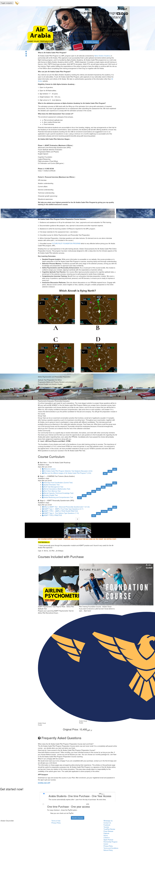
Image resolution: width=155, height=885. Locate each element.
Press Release (108, 831)
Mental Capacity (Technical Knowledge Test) (58, 493)
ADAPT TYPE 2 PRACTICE (53, 515)
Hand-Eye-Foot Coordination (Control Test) (58, 482)
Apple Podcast (108, 840)
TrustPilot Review (109, 829)
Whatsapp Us (108, 821)
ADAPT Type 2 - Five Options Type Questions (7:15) (61, 513)
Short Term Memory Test (52, 491)
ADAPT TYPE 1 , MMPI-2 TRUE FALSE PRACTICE (61, 511)
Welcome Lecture (50, 469)
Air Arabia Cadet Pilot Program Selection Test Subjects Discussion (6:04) (68, 471)
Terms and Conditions (111, 848)
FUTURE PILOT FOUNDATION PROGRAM (66, 243)
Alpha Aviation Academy (102, 56)
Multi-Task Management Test (53, 487)
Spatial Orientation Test (51, 485)
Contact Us (107, 823)
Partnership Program (110, 842)
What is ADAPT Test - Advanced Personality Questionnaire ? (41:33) (67, 507)
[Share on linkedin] (26, 56)
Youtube (106, 827)
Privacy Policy (56, 823)
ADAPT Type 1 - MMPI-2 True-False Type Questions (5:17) (63, 509)
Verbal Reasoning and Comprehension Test (58, 497)
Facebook (107, 825)
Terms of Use (55, 821)
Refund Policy (108, 850)
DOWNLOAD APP (44, 783)
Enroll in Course (77, 818)
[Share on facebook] (26, 51)
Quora (106, 835)
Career (106, 844)
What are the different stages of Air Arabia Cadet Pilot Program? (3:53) (67, 473)
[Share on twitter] (26, 54)
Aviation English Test (51, 495)
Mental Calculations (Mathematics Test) (57, 489)
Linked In (107, 837)
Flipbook (106, 833)
